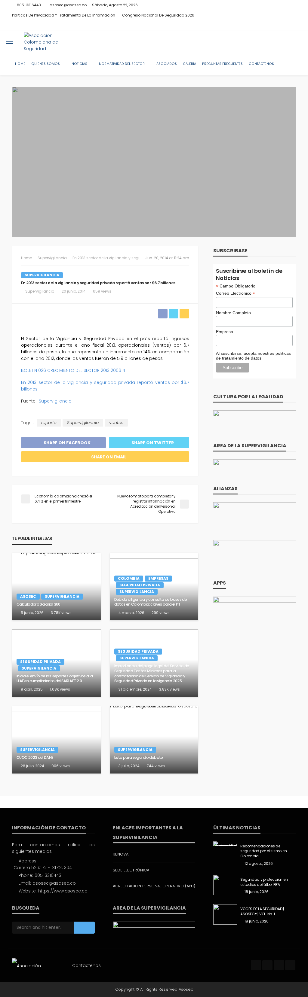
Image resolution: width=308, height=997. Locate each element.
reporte (49, 423)
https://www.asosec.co (63, 891)
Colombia (129, 578)
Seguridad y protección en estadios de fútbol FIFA (264, 882)
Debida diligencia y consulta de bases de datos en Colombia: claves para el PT (150, 602)
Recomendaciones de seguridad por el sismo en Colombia (263, 851)
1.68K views (60, 689)
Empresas (158, 578)
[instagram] (284, 25)
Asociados (166, 64)
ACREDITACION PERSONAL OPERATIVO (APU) (154, 886)
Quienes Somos (45, 64)
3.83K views (169, 689)
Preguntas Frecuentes (222, 64)
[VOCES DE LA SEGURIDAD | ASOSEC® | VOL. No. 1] (225, 914)
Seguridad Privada (139, 585)
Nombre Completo (233, 312)
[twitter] (276, 25)
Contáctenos (261, 64)
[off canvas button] (9, 42)
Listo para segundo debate (138, 757)
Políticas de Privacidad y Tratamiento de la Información (63, 15)
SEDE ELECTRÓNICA (131, 870)
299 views (161, 612)
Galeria (189, 64)
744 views (156, 765)
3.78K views (61, 612)
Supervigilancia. (55, 401)
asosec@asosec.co (54, 883)
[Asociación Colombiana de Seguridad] (49, 41)
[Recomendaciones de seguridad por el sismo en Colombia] (225, 843)
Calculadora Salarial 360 (38, 604)
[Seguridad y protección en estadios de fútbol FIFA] (225, 885)
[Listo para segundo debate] (154, 740)
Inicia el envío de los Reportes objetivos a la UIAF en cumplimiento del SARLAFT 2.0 (55, 679)
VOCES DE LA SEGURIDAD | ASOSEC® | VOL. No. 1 (262, 911)
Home (20, 64)
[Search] (297, 42)
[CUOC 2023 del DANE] (56, 740)
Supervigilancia (42, 275)
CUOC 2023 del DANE (35, 757)
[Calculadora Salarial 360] (56, 586)
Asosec (28, 596)
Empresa (224, 331)
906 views (60, 765)
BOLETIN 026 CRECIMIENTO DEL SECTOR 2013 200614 (73, 370)
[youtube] (292, 25)
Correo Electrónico (235, 293)
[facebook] (269, 25)
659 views (102, 291)
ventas (116, 423)
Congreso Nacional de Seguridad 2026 (158, 15)
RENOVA (120, 854)
